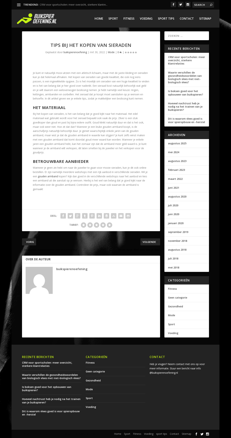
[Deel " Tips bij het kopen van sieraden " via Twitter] (70, 215)
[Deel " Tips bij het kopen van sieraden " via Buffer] (106, 215)
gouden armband (48, 176)
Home (99, 19)
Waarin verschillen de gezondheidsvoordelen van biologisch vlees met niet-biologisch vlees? (185, 77)
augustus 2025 (177, 143)
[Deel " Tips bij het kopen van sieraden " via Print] (128, 215)
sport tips (166, 19)
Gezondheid (175, 306)
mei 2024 (173, 152)
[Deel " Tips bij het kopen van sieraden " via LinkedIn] (99, 215)
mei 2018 (173, 267)
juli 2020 (173, 205)
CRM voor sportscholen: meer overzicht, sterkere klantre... (73, 4)
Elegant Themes (52, 433)
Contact (187, 19)
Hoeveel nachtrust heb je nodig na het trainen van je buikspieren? (185, 107)
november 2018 (177, 241)
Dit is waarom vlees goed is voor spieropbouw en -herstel (186, 120)
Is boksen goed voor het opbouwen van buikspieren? (185, 92)
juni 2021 (173, 187)
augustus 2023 (177, 161)
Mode (111, 52)
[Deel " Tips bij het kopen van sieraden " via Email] (121, 215)
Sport (113, 19)
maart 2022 (175, 179)
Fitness (128, 19)
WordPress (99, 433)
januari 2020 (176, 223)
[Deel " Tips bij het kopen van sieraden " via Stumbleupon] (113, 215)
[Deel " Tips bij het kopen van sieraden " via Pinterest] (92, 215)
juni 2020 (173, 214)
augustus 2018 (177, 249)
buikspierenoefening (75, 52)
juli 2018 (173, 258)
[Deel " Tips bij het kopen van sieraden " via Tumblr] (84, 215)
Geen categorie (177, 297)
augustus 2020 (177, 196)
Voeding (146, 19)
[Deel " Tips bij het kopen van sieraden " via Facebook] (63, 215)
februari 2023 (176, 170)
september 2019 (178, 232)
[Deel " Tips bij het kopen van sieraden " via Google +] (77, 215)
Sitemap (205, 19)
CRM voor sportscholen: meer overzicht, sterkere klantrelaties (186, 60)
